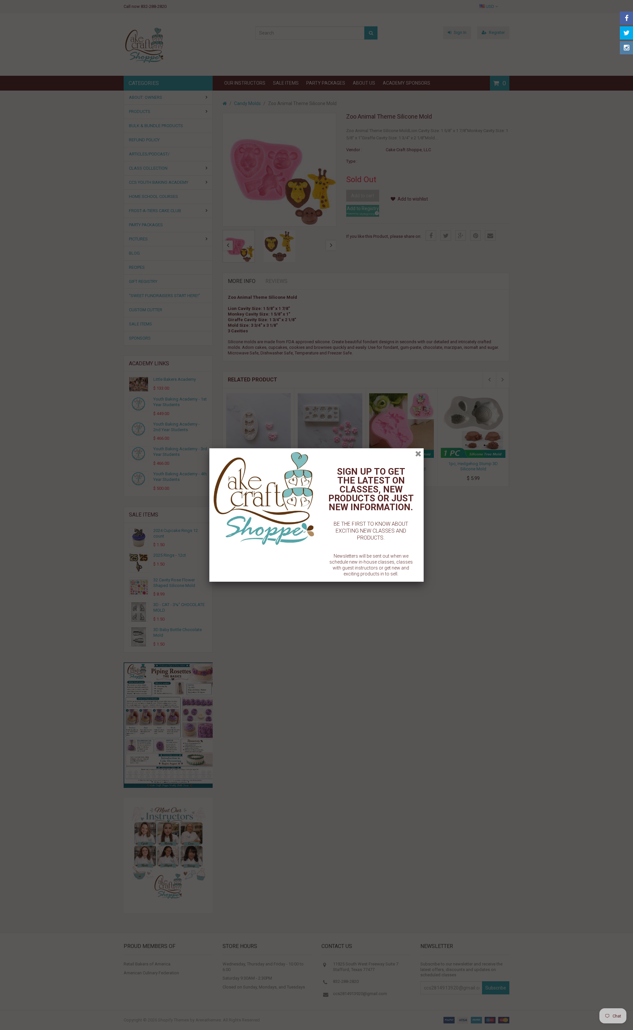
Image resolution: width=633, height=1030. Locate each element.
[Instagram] (626, 47)
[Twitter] (626, 33)
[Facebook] (626, 18)
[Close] (418, 454)
